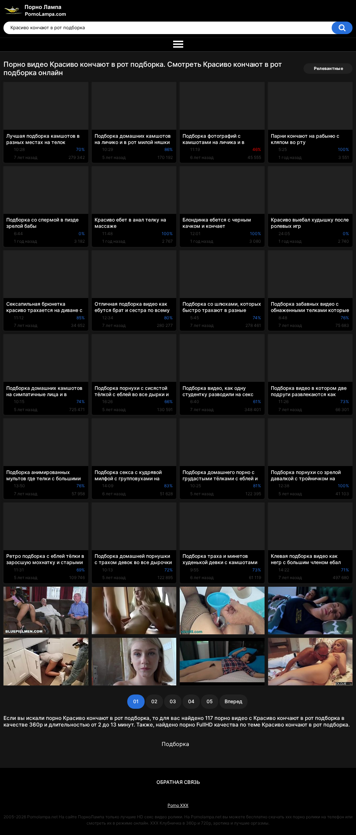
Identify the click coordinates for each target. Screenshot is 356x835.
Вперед (233, 701)
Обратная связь (178, 782)
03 (173, 701)
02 (154, 701)
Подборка (175, 743)
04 (191, 701)
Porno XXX (178, 805)
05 (210, 701)
